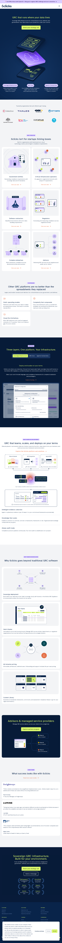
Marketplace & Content (7, 913)
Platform (4, 911)
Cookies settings (39, 931)
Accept (54, 931)
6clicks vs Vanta (44, 921)
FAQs (3, 921)
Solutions (4, 910)
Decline (48, 931)
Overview (43, 910)
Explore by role (24, 910)
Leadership (23, 921)
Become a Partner (45, 911)
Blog (3, 919)
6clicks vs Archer (44, 919)
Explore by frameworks (26, 911)
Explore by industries (25, 913)
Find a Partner (44, 913)
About (22, 919)
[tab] (20, 355)
